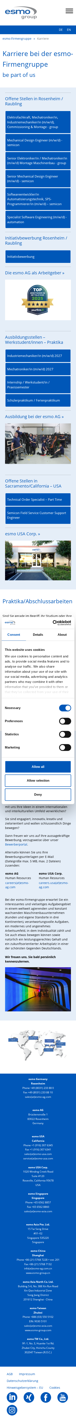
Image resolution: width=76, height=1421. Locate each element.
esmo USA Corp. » (22, 534)
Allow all (38, 766)
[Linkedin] (12, 1397)
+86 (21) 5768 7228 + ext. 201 (42, 1260)
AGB (10, 1374)
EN (69, 30)
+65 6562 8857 (42, 1202)
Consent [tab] (13, 634)
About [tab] (62, 634)
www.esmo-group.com (38, 1330)
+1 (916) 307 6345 (42, 1145)
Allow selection (38, 780)
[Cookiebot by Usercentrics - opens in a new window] (53, 623)
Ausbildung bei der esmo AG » (34, 416)
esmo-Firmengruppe (17, 39)
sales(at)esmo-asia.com (38, 1211)
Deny (38, 794)
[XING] (29, 1397)
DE (61, 30)
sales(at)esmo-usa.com (38, 1154)
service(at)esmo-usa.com (38, 1158)
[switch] (65, 721)
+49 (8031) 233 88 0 (42, 1088)
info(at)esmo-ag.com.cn (38, 1268)
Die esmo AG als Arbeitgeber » (34, 273)
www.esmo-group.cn (38, 1273)
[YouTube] (62, 1397)
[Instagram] (12, 1410)
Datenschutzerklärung (22, 1381)
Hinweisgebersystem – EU (25, 1388)
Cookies (54, 1388)
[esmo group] (21, 12)
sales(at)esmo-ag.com (38, 1097)
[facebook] (46, 1397)
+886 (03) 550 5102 (42, 1317)
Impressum (27, 1374)
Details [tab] (38, 634)
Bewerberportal (16, 844)
